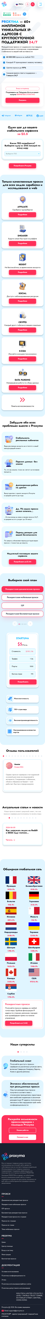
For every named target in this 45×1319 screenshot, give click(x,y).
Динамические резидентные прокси (15, 1200)
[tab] (22, 589)
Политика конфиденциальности (13, 1275)
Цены (4, 1242)
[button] (19, 624)
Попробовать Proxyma (22, 166)
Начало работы (22, 1130)
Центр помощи (7, 1246)
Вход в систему (7, 1250)
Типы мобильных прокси (10, 1229)
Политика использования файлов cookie (16, 1284)
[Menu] (40, 4)
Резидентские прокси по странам (14, 1217)
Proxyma (7, 1236)
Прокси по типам (8, 1225)
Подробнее (22, 214)
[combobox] (22, 153)
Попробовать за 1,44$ (19, 1023)
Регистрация (6, 1254)
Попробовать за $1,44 (22, 562)
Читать (9, 840)
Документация (11, 1265)
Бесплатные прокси (9, 1259)
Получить (22, 100)
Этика (4, 1280)
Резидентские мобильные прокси (14, 1204)
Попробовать (23, 682)
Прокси (6, 1194)
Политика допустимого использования (16, 1288)
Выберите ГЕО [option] (11, 154)
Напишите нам (22, 1137)
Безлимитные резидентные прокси (14, 1213)
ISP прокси (6, 1208)
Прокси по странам (9, 1221)
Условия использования (10, 1271)
